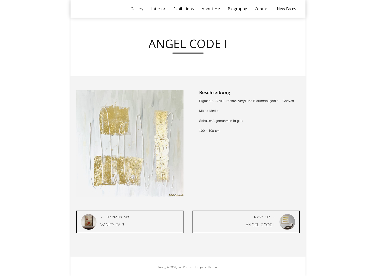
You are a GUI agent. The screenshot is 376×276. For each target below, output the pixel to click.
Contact (262, 8)
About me (211, 8)
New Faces (286, 8)
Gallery (136, 8)
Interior (158, 8)
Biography (237, 8)
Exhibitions (183, 8)
